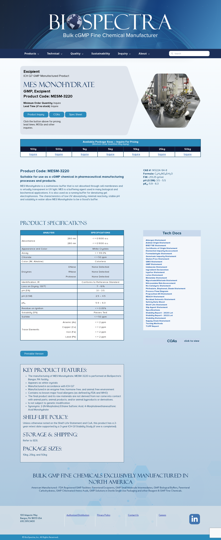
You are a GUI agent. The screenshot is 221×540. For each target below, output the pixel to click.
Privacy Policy (103, 515)
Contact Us (133, 515)
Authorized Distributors (77, 515)
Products (30, 53)
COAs (56, 114)
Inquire (33, 154)
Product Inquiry (36, 114)
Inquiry (123, 53)
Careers (162, 515)
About (143, 53)
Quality (75, 53)
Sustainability (100, 53)
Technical (53, 53)
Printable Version (34, 353)
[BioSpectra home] (110, 24)
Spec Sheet (75, 114)
